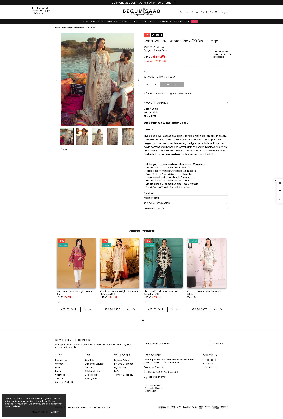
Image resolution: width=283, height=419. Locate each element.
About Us (89, 360)
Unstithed (60, 375)
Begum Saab (141, 11)
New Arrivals (61, 360)
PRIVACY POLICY (40, 412)
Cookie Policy (91, 375)
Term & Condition (123, 375)
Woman (59, 363)
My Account (120, 367)
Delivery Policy (121, 360)
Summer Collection (65, 382)
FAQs (116, 371)
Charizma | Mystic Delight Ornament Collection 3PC (119, 292)
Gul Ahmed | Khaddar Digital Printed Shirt (75, 292)
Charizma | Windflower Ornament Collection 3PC (161, 292)
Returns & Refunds (123, 363)
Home (57, 28)
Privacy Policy (92, 378)
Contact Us (90, 367)
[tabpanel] (163, 278)
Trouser (59, 378)
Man (57, 367)
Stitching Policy (92, 371)
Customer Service (94, 363)
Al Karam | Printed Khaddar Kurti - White (204, 292)
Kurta (58, 371)
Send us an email (157, 377)
